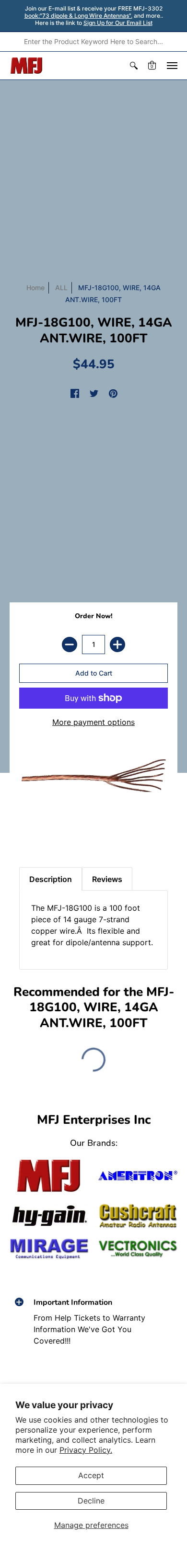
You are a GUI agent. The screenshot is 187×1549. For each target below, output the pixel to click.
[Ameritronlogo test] (137, 1176)
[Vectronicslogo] (137, 1249)
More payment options (93, 722)
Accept (91, 1475)
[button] (134, 65)
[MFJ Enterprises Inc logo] (27, 65)
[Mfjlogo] (49, 1176)
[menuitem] (134, 65)
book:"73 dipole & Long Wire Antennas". (78, 15)
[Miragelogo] (49, 1248)
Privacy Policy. (85, 1450)
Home (35, 287)
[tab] (29, 833)
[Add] (117, 644)
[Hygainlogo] (49, 1216)
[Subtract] (69, 644)
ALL (61, 287)
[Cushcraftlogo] (137, 1216)
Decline (91, 1500)
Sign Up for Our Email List (117, 22)
